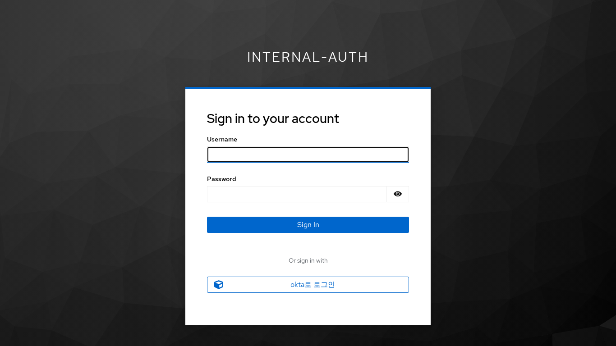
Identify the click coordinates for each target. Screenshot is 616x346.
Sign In (308, 224)
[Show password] (397, 194)
